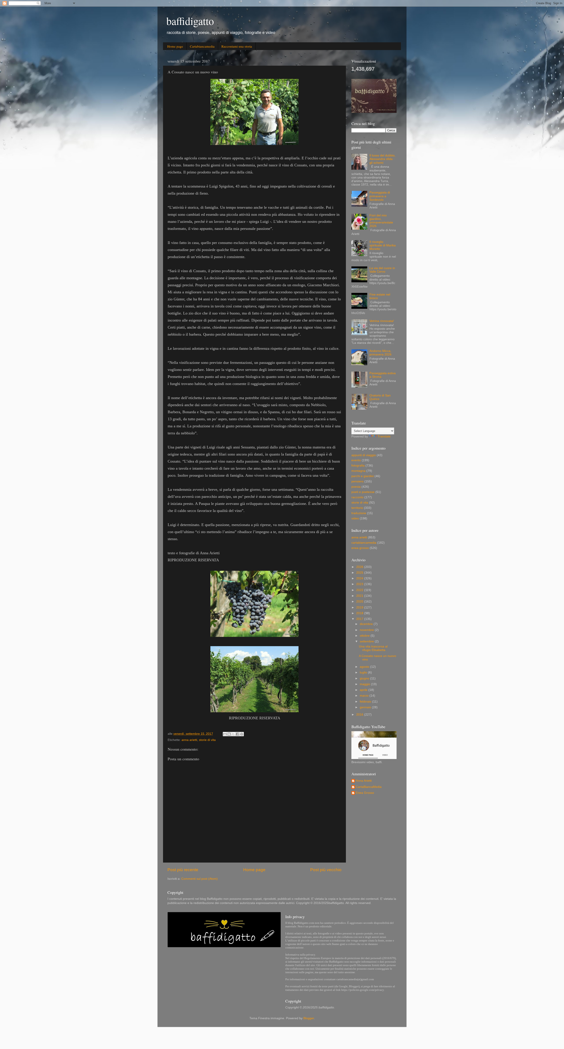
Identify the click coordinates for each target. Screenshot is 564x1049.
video (355, 518)
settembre (367, 641)
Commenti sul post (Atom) (199, 878)
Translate (384, 436)
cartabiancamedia (363, 542)
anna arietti (189, 740)
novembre (367, 630)
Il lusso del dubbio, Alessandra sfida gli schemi (382, 159)
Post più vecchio (325, 869)
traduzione (358, 513)
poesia (356, 486)
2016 (360, 714)
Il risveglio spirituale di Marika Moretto (382, 245)
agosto (365, 666)
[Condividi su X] (233, 734)
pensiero (357, 481)
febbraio (366, 701)
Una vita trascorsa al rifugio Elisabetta (373, 648)
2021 (360, 595)
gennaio (366, 707)
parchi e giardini (362, 476)
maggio (365, 684)
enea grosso (360, 548)
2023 (360, 584)
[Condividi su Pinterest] (241, 734)
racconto (357, 497)
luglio (364, 672)
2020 (360, 601)
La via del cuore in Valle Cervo (382, 269)
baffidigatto (190, 21)
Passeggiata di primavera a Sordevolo (379, 196)
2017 (360, 619)
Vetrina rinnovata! (381, 321)
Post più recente (182, 869)
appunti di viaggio (363, 455)
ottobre (365, 635)
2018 (360, 613)
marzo (364, 695)
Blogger (308, 1018)
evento (356, 460)
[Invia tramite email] (225, 734)
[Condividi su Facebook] (237, 734)
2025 (360, 572)
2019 (360, 607)
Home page (175, 46)
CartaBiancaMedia (369, 787)
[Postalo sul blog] (229, 734)
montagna (358, 470)
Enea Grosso (365, 792)
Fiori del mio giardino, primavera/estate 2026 (381, 221)
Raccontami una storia (236, 46)
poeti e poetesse (363, 492)
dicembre (367, 624)
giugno (365, 678)
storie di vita (207, 740)
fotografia (358, 465)
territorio (357, 508)
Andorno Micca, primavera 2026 (380, 352)
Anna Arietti (364, 780)
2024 (360, 578)
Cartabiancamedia (202, 46)
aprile (364, 690)
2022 (360, 590)
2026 (360, 567)
